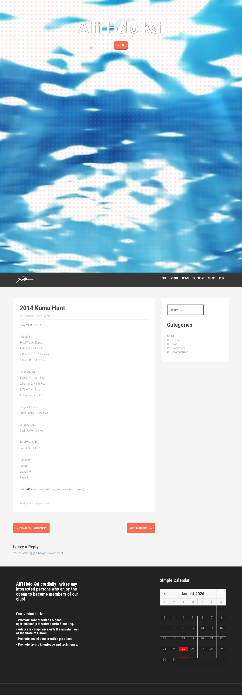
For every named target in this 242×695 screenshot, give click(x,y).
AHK (49, 315)
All (23, 503)
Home (163, 278)
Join (221, 278)
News (185, 278)
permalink (43, 503)
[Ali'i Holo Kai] (25, 279)
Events (30, 503)
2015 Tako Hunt (141, 528)
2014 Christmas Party (31, 528)
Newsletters (178, 348)
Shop (211, 278)
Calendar (198, 278)
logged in (34, 553)
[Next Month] (221, 594)
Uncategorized (179, 352)
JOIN (121, 45)
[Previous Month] (164, 594)
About (174, 278)
